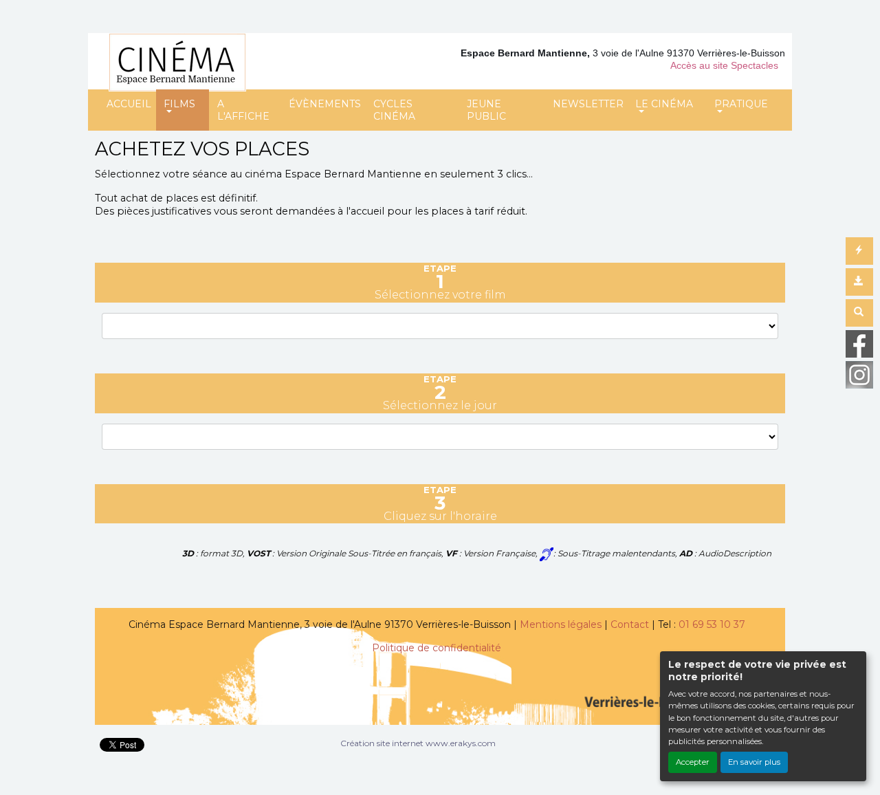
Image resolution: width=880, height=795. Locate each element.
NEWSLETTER (588, 104)
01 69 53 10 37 (712, 624)
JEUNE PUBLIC (486, 110)
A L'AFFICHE (243, 110)
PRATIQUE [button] (741, 104)
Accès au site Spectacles (724, 65)
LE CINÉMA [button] (664, 104)
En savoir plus (754, 762)
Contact (629, 624)
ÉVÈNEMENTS (325, 104)
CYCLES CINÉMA (394, 110)
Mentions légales (561, 624)
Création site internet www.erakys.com (418, 743)
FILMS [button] (179, 104)
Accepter (693, 762)
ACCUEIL (129, 104)
